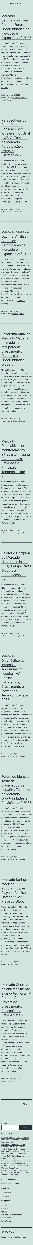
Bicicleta (15, 421)
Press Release (6, 1221)
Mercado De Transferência (11, 1215)
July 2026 (5, 1196)
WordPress (21, 1237)
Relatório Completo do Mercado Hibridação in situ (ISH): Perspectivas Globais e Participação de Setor (16, 566)
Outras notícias (7, 1218)
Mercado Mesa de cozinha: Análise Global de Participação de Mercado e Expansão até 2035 (15, 1156)
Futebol (15, 97)
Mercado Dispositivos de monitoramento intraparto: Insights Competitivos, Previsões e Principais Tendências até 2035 (16, 458)
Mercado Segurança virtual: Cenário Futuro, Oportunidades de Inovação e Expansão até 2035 (15, 1140)
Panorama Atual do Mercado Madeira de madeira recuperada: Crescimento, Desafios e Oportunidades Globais (16, 1163)
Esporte (15, 212)
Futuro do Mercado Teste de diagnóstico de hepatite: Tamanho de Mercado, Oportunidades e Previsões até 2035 (16, 790)
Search (4, 1124)
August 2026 (6, 1193)
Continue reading (19, 202)
